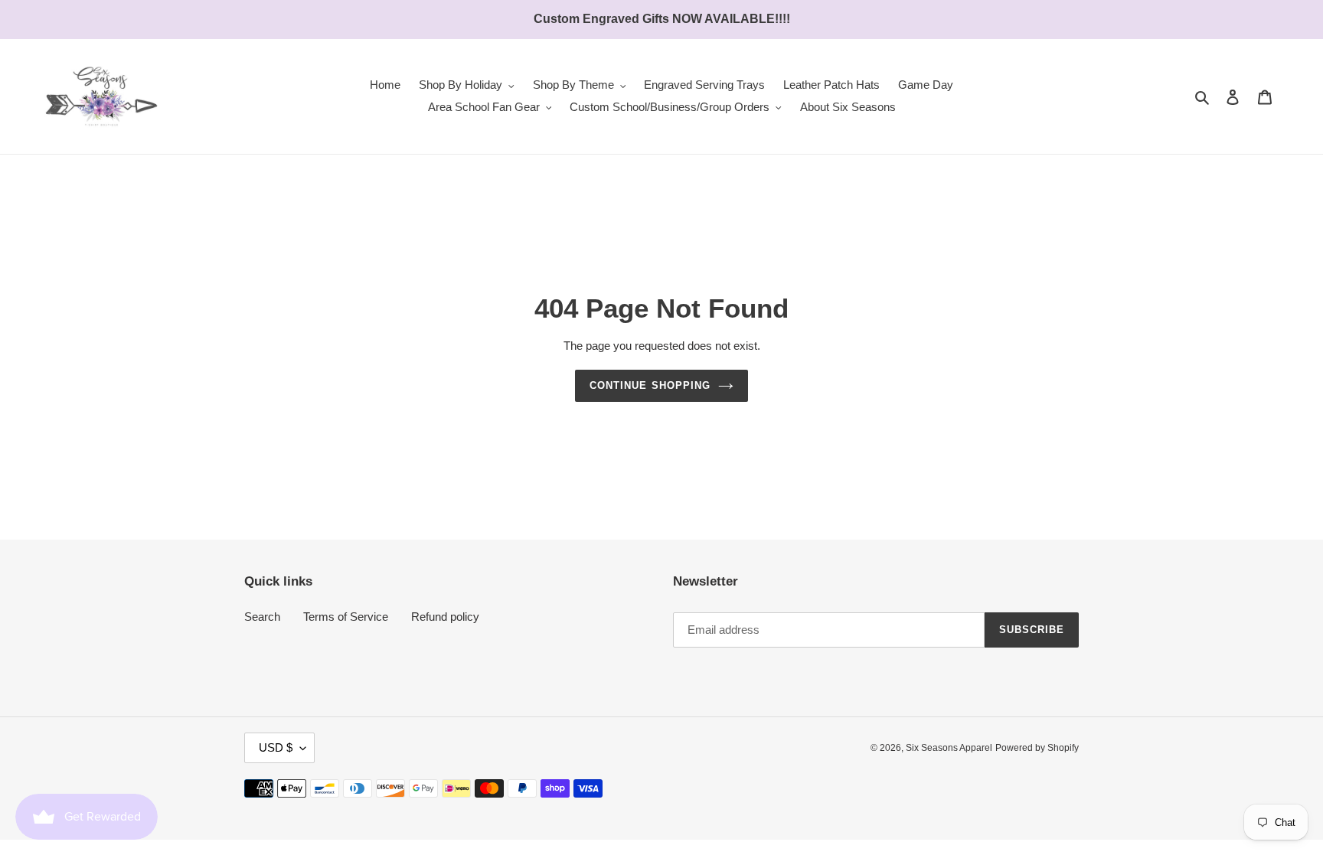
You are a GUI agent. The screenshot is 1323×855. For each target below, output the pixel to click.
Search (262, 616)
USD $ (275, 747)
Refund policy (445, 616)
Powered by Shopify (1037, 747)
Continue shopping (650, 385)
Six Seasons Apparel (949, 747)
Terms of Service (345, 616)
